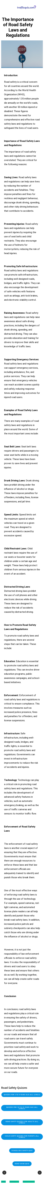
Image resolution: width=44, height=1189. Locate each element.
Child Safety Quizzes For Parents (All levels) (22, 1136)
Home (3, 1182)
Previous (4, 1173)
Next (40, 1173)
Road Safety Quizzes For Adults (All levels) (22, 1122)
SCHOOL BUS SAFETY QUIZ (22, 1151)
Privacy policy (29, 1182)
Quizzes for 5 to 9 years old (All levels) (22, 1095)
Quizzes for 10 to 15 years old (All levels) (22, 1108)
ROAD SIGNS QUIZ (22, 1164)
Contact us (14, 1182)
